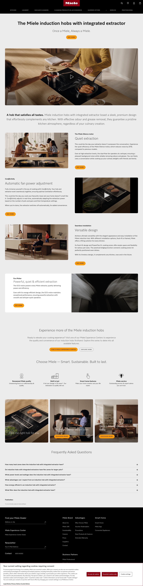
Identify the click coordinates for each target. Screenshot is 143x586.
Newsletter (10, 543)
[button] (106, 195)
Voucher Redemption (82, 526)
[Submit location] (45, 522)
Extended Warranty (81, 538)
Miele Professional (68, 559)
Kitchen (13, 10)
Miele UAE (65, 526)
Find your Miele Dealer (15, 518)
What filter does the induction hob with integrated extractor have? (30, 490)
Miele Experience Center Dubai (15, 534)
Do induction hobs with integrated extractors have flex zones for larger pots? (34, 470)
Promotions (79, 530)
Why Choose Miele (81, 523)
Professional (127, 10)
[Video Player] (106, 195)
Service (113, 10)
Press (64, 538)
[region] (71, 574)
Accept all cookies (93, 574)
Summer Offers (94, 10)
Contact (65, 545)
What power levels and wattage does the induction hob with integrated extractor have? (38, 475)
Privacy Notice (16, 584)
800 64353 (19, 553)
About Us (65, 523)
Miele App (98, 526)
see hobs (80, 167)
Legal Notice (7, 584)
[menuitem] (14, 10)
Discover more (62, 436)
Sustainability (66, 530)
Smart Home (99, 523)
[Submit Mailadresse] (45, 547)
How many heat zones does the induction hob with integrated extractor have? (34, 464)
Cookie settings (126, 574)
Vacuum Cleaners (42, 10)
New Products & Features (84, 534)
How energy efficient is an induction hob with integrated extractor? (30, 485)
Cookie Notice (25, 584)
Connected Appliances (102, 530)
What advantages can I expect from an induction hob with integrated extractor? (35, 480)
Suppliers (65, 541)
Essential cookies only (110, 574)
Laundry (25, 10)
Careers (65, 534)
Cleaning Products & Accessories (68, 10)
